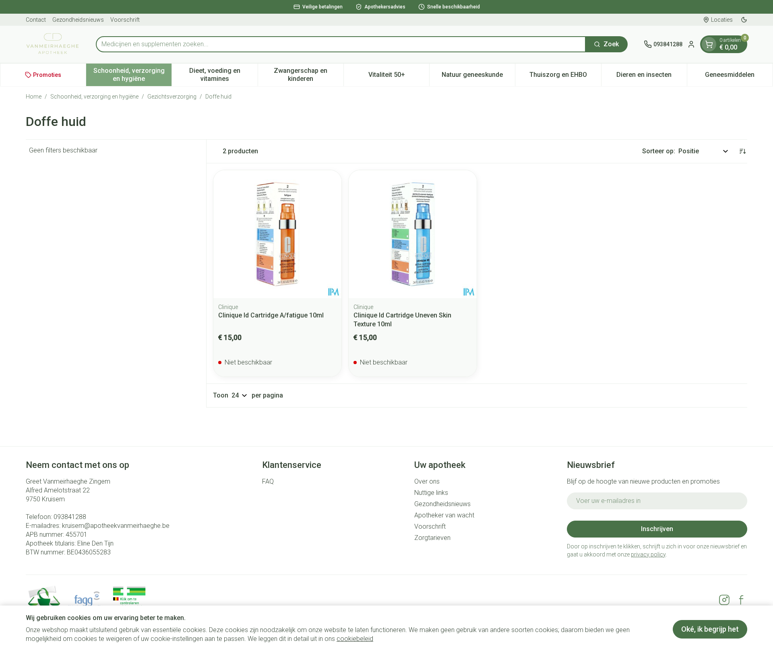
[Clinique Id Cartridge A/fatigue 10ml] (277, 234)
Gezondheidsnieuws (78, 19)
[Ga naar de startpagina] (53, 44)
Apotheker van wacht (444, 515)
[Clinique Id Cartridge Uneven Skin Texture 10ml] (413, 234)
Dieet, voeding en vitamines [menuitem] (223, 74)
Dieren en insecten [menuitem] (651, 76)
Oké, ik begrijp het (710, 629)
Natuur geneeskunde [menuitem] (478, 76)
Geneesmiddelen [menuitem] (739, 76)
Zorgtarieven (432, 538)
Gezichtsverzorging (171, 96)
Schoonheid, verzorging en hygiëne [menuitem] (132, 74)
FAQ (268, 481)
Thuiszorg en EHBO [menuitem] (565, 76)
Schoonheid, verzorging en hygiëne (94, 96)
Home (33, 96)
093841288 (70, 517)
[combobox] (341, 44)
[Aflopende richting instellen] (742, 151)
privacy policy (648, 554)
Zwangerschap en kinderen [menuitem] (308, 74)
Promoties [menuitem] (47, 75)
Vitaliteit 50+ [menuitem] (398, 76)
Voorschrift (125, 19)
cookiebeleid (355, 639)
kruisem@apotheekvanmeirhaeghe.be (115, 525)
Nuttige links (431, 492)
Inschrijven (657, 529)
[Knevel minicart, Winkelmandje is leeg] (709, 44)
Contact (36, 19)
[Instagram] (724, 600)
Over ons (427, 481)
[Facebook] (741, 600)
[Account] (691, 44)
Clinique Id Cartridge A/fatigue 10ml (271, 315)
